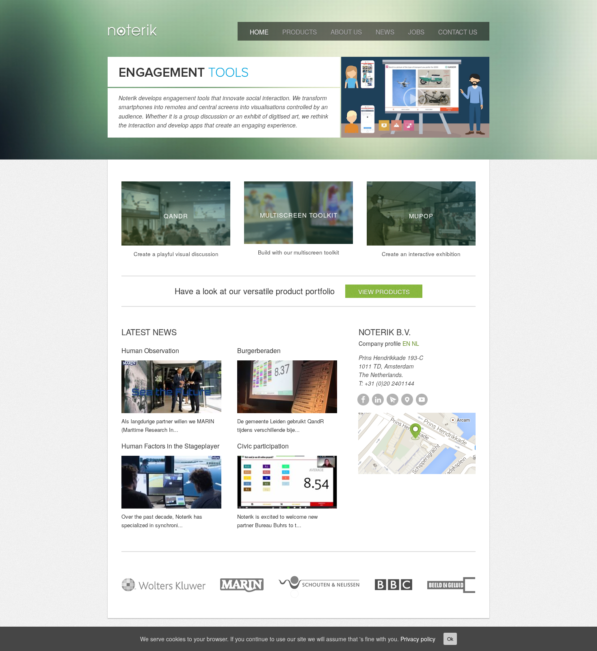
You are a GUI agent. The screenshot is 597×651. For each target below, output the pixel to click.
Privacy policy (417, 639)
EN (406, 343)
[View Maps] (417, 442)
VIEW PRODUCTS (384, 291)
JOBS (416, 31)
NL (415, 343)
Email (392, 399)
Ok (450, 638)
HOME (259, 31)
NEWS (385, 31)
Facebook (363, 399)
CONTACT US (457, 31)
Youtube (422, 399)
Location (407, 399)
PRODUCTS (299, 31)
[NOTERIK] (133, 31)
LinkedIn (378, 399)
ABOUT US (346, 31)
